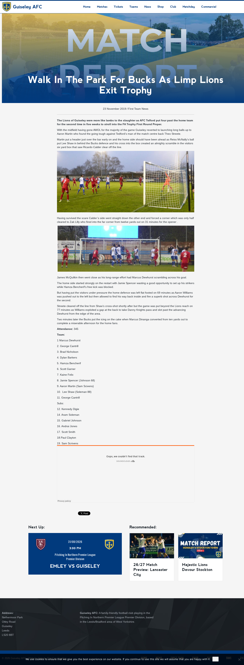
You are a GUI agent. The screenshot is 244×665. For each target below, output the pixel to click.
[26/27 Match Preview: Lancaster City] (152, 545)
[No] (239, 659)
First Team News (138, 108)
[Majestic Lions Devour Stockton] (200, 545)
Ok (215, 659)
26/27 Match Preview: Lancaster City (150, 569)
